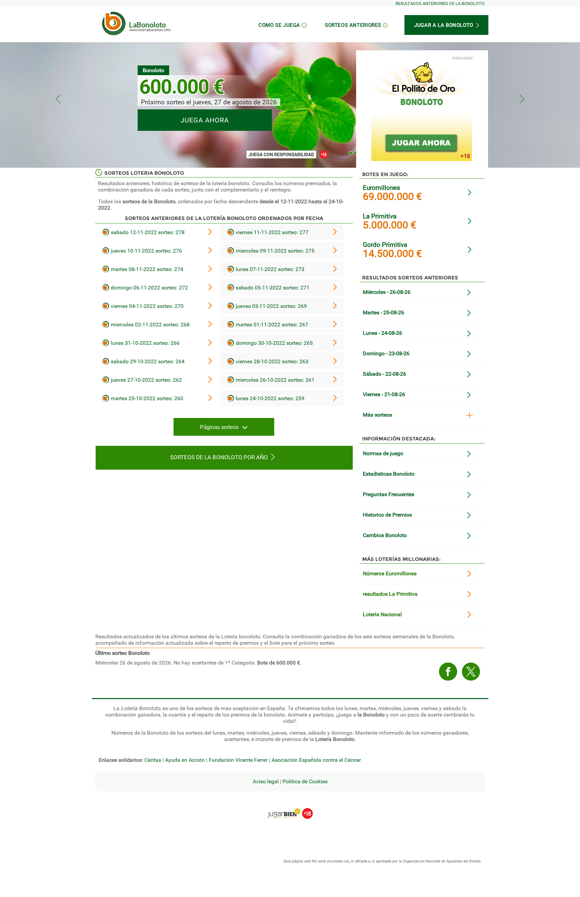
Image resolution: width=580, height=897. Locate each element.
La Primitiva (379, 216)
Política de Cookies (305, 781)
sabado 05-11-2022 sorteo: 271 (271, 287)
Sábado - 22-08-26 (384, 374)
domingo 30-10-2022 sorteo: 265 (273, 343)
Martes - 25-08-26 (383, 312)
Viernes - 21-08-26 (384, 394)
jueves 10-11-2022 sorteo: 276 (145, 251)
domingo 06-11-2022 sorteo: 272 (148, 287)
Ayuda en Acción (185, 760)
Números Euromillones (390, 573)
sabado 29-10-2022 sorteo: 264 (147, 361)
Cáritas (152, 760)
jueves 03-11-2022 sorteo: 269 (270, 306)
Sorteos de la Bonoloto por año (219, 457)
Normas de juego (383, 453)
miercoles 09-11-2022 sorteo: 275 (274, 251)
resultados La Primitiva (390, 594)
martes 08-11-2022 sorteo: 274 (146, 269)
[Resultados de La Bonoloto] (114, 23)
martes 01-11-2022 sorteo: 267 (271, 324)
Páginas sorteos (219, 427)
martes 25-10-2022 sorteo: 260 (146, 398)
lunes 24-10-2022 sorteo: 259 (269, 398)
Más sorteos (377, 415)
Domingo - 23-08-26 (386, 353)
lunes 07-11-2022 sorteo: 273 (269, 269)
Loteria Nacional (382, 614)
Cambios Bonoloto (385, 535)
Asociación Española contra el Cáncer (316, 760)
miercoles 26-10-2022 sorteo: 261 (274, 380)
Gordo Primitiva (385, 245)
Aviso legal (266, 781)
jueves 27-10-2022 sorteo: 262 (145, 380)
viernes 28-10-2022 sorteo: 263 (271, 361)
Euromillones (381, 188)
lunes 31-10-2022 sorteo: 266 (144, 343)
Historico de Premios (387, 515)
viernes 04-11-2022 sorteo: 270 (146, 306)
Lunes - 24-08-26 (382, 333)
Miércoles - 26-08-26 (386, 292)
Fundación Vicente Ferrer (238, 760)
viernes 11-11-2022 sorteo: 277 (271, 232)
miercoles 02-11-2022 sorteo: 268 (149, 324)
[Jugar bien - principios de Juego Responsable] (290, 808)
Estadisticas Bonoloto (389, 474)
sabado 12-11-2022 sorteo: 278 (147, 232)
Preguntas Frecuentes (388, 494)
